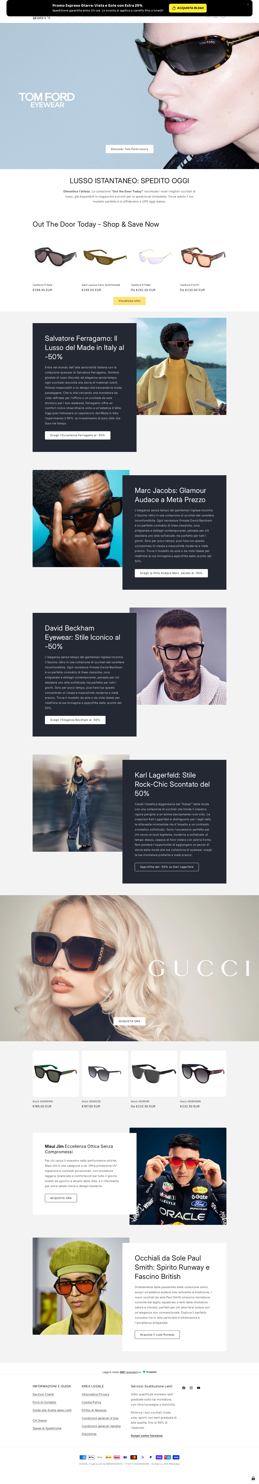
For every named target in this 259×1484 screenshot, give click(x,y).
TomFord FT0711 (189, 285)
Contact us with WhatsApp (166, 1464)
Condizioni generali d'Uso (100, 1418)
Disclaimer (89, 1434)
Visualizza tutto (129, 300)
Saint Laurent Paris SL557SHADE (101, 285)
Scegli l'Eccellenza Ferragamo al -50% (77, 435)
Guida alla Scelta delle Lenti (52, 1410)
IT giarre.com (95, 1464)
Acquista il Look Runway (157, 1334)
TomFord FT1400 (140, 285)
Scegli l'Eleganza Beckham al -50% (75, 720)
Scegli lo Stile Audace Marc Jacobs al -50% (171, 573)
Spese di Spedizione (47, 1428)
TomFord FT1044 (42, 285)
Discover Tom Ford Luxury (129, 149)
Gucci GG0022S (91, 1101)
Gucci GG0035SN (190, 1101)
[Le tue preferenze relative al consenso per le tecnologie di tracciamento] (253, 1478)
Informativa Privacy (95, 1394)
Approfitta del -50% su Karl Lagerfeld (166, 866)
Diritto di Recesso (94, 1410)
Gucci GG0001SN (43, 1101)
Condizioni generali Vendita (101, 1426)
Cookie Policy (91, 1402)
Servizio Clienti (43, 1394)
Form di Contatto (44, 1402)
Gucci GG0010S (140, 1101)
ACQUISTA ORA (129, 1021)
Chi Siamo (40, 1420)
